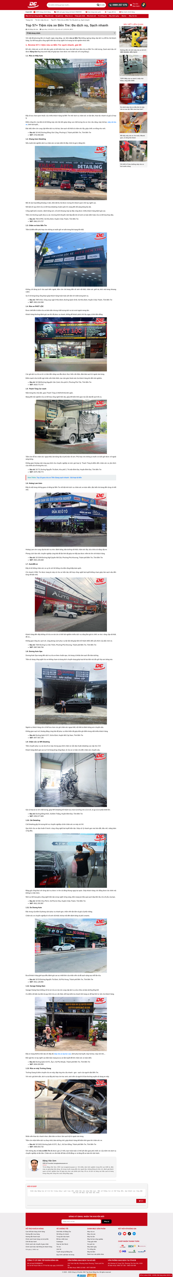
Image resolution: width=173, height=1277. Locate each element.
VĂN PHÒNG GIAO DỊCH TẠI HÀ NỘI (81, 1260)
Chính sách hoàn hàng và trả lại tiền (37, 1239)
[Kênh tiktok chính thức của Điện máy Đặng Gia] (129, 1234)
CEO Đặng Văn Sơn (32, 29)
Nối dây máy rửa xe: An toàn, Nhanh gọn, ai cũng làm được (132, 136)
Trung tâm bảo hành (62, 1236)
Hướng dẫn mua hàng (33, 1234)
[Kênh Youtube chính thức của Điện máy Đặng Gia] (124, 1234)
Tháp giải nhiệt (92, 1241)
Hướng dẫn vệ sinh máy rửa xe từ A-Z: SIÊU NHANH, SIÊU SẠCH (133, 51)
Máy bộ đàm (91, 1252)
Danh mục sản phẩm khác (95, 1254)
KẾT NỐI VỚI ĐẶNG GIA (127, 1229)
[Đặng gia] (33, 5)
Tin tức (58, 1246)
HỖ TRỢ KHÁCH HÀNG (35, 1229)
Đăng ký (106, 1221)
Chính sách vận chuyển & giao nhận (37, 1244)
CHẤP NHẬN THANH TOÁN (128, 1241)
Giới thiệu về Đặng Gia (63, 1231)
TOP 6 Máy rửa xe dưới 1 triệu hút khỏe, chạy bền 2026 (131, 79)
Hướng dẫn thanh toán (33, 1236)
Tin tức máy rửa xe (42, 20)
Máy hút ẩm (91, 1236)
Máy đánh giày (92, 1246)
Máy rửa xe (91, 1231)
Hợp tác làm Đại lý (62, 1244)
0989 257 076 (120, 5)
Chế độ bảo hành (31, 1241)
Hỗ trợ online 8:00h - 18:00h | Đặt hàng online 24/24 (155, 1275)
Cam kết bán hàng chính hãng (35, 1231)
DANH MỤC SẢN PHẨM (96, 1229)
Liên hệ (58, 1249)
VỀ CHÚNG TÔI (62, 1229)
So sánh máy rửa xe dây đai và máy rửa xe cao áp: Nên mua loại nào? (132, 108)
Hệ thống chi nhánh (62, 1234)
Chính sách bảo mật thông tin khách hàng (39, 1246)
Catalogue (59, 1241)
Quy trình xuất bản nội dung (65, 1254)
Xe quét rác (91, 1244)
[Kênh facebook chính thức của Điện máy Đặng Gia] (119, 1234)
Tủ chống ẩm (91, 1249)
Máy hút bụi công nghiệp (95, 1239)
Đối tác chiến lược (62, 1239)
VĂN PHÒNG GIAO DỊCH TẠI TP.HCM (122, 1260)
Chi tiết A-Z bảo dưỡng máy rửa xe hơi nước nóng (132, 165)
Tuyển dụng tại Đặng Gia (64, 1252)
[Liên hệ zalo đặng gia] (134, 1234)
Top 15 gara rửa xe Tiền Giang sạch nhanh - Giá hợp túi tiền (59, 477)
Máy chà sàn (91, 1234)
